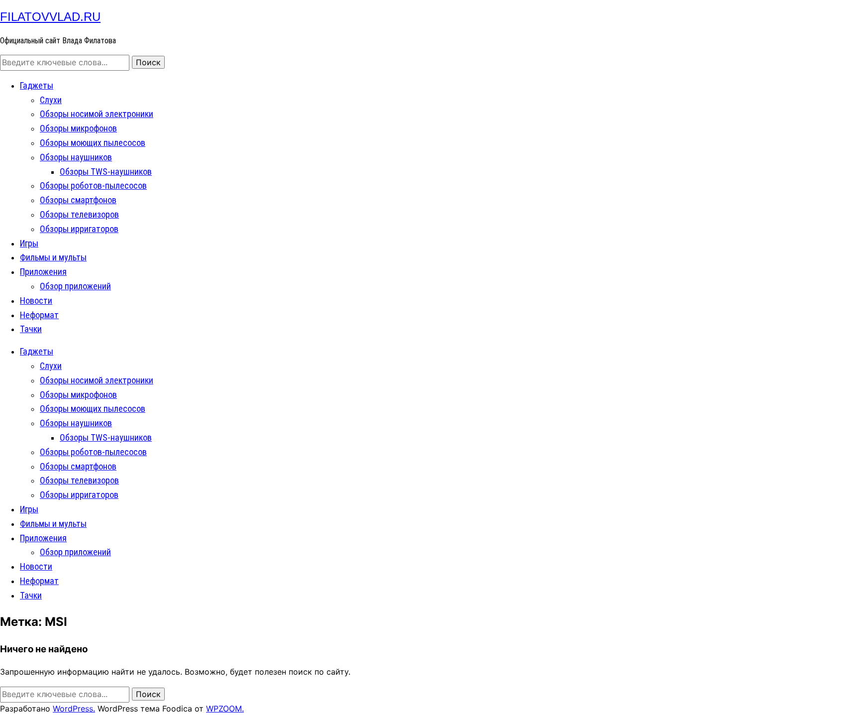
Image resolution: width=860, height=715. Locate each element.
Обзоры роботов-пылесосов (93, 185)
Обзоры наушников (76, 157)
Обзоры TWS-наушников (106, 171)
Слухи (51, 100)
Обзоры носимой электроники (96, 114)
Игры (29, 243)
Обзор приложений (75, 286)
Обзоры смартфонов (78, 200)
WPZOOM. (225, 709)
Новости (36, 300)
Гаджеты (36, 85)
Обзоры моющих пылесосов (92, 142)
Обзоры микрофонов (78, 128)
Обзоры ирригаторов (79, 229)
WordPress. (74, 709)
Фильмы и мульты (53, 257)
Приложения (43, 271)
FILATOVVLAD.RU (50, 16)
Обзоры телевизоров (79, 214)
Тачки (31, 329)
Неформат (39, 315)
